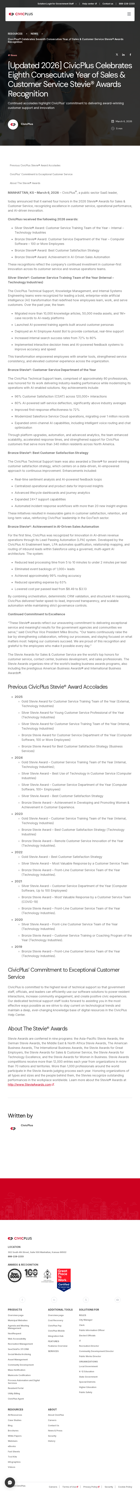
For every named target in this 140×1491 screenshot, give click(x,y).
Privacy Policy (92, 1487)
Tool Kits (12, 1456)
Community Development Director (96, 1351)
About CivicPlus (56, 1415)
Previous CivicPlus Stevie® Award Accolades (35, 165)
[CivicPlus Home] (21, 14)
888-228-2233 (127, 4)
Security (52, 1436)
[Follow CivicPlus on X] (86, 1300)
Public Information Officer (92, 1330)
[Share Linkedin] (123, 55)
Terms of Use (71, 1487)
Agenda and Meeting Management (18, 1327)
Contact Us (53, 1425)
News (34, 33)
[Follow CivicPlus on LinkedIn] (54, 1300)
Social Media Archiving (19, 1354)
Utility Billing (14, 1393)
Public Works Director (90, 1356)
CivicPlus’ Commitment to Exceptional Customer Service (41, 174)
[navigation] (129, 14)
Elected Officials (87, 1335)
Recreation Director (89, 1346)
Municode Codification (19, 1375)
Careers (52, 1420)
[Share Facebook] (130, 55)
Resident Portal (15, 1388)
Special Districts (87, 1382)
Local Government (88, 1366)
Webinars (12, 1441)
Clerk (82, 1325)
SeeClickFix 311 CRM (18, 1349)
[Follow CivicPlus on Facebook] (22, 1300)
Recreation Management (20, 1344)
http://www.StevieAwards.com (31, 1084)
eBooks (12, 1446)
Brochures (13, 1430)
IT (80, 1341)
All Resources (15, 1415)
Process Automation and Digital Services (24, 1381)
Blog (10, 1425)
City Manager (86, 1320)
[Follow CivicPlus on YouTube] (118, 1300)
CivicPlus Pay (54, 1325)
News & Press (55, 1430)
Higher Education (87, 1387)
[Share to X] (117, 55)
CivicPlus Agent (16, 1398)
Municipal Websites (17, 1320)
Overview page (16, 1315)
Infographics (14, 1462)
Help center (91, 4)
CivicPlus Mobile (56, 1330)
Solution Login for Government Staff (56, 4)
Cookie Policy (125, 1487)
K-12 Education (86, 1371)
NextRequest (14, 1333)
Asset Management (18, 1359)
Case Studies (14, 1420)
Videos (11, 1467)
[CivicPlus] (13, 124)
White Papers (15, 1436)
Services (53, 1351)
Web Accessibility (17, 1338)
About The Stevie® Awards (25, 183)
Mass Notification (16, 1370)
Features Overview (57, 1346)
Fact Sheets (14, 1451)
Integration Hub (56, 1336)
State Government (88, 1376)
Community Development (21, 1365)
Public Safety (85, 1392)
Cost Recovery (55, 1320)
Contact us (107, 4)
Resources (15, 33)
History (51, 1441)
